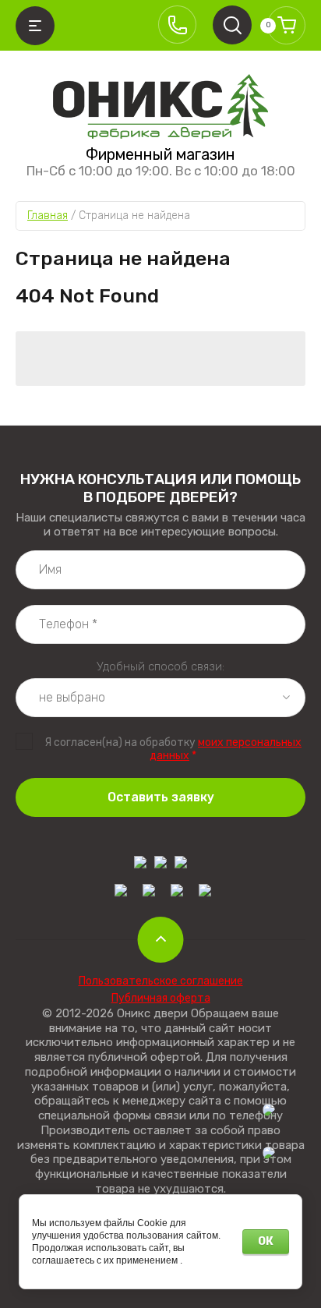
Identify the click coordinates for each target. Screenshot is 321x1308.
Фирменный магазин (160, 154)
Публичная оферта (160, 998)
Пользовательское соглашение (161, 981)
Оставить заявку (161, 797)
